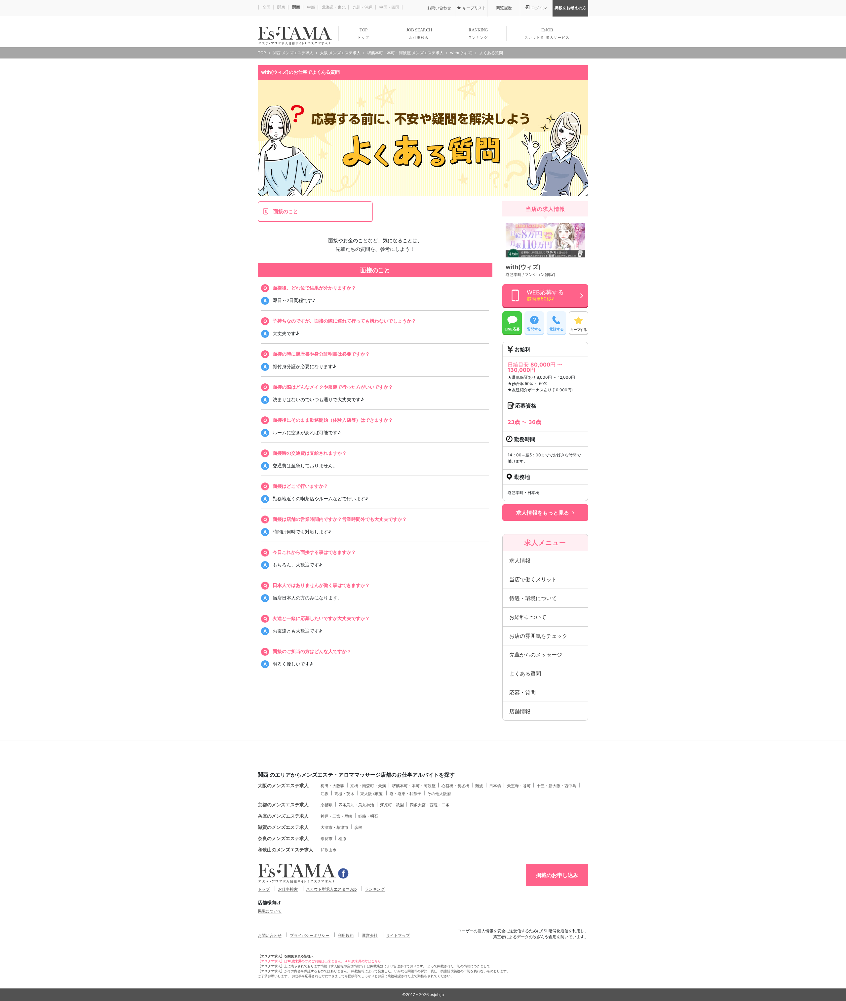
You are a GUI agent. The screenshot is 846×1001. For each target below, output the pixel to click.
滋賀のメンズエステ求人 (283, 827)
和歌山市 (328, 849)
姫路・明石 (368, 816)
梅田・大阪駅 (332, 785)
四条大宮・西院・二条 (429, 804)
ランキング (375, 889)
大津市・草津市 (334, 827)
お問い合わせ (270, 935)
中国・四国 (388, 7)
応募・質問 (522, 692)
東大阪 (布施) (372, 793)
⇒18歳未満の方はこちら (362, 961)
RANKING (478, 33)
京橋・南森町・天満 (368, 785)
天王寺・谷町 (519, 785)
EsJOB (547, 33)
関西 (295, 7)
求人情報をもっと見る (542, 512)
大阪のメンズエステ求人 (283, 785)
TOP (363, 33)
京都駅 (326, 804)
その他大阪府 (439, 793)
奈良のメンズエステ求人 (283, 838)
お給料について (527, 617)
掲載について (270, 910)
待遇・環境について (533, 598)
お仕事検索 (288, 889)
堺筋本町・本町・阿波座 (414, 785)
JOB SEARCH (419, 33)
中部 (310, 7)
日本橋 (495, 785)
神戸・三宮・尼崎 (336, 816)
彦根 (358, 827)
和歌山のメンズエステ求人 (285, 849)
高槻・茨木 (344, 793)
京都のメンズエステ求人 (283, 804)
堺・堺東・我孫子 (405, 793)
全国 (265, 7)
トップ (264, 889)
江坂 (324, 793)
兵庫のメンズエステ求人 (283, 816)
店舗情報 (519, 711)
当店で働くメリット (533, 579)
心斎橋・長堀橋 (455, 785)
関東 (280, 7)
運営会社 (370, 935)
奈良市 (326, 838)
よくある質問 (525, 673)
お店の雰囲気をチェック (538, 636)
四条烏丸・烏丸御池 (356, 804)
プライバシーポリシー (309, 935)
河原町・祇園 (392, 804)
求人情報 (519, 560)
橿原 (342, 838)
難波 (479, 785)
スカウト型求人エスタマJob (331, 889)
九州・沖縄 (362, 7)
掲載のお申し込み (557, 875)
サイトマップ (398, 935)
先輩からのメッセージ (535, 654)
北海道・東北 (333, 7)
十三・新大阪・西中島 (556, 785)
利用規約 (346, 935)
